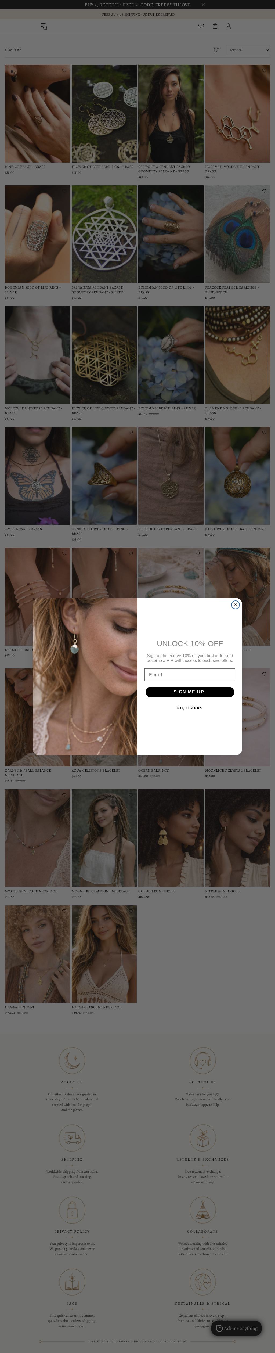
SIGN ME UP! (190, 692)
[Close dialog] (235, 605)
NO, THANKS (190, 708)
